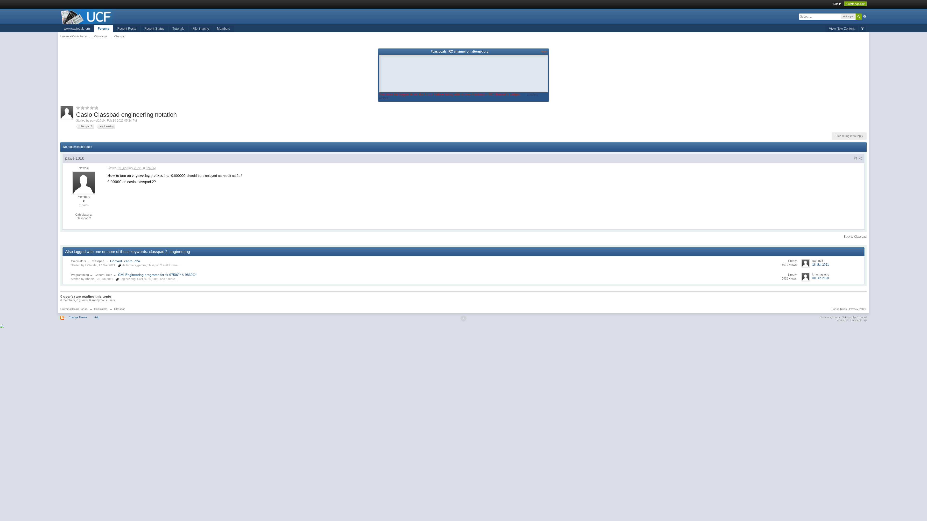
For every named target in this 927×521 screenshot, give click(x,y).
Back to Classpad (855, 236)
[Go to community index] (88, 16)
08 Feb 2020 (820, 278)
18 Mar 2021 (820, 264)
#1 (856, 158)
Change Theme (78, 317)
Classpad (98, 261)
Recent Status (154, 28)
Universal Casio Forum (73, 309)
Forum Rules (839, 309)
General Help (103, 275)
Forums (103, 28)
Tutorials (178, 28)
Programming (80, 275)
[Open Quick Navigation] (862, 28)
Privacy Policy (857, 309)
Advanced (865, 16)
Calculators (78, 261)
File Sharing (200, 28)
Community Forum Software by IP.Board (843, 317)
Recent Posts (126, 28)
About (544, 51)
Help (96, 317)
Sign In (837, 3)
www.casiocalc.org (77, 28)
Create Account (855, 3)
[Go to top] (463, 319)
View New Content (842, 28)
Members (223, 28)
